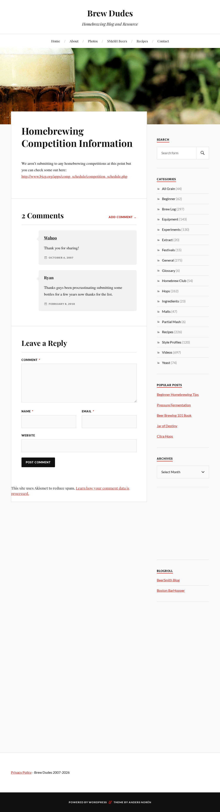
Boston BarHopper (171, 590)
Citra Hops (165, 436)
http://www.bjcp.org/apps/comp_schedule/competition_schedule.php (74, 176)
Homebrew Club (174, 281)
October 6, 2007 (61, 257)
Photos (93, 41)
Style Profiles (171, 342)
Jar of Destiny (167, 426)
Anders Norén (140, 802)
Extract (167, 240)
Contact (163, 41)
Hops (166, 291)
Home (55, 41)
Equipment (170, 219)
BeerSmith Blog (168, 580)
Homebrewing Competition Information (77, 136)
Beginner (168, 199)
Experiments (171, 229)
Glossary (168, 270)
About (74, 41)
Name (27, 411)
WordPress (98, 802)
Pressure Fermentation (174, 405)
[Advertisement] (188, 523)
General (168, 260)
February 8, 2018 (62, 304)
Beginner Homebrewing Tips (178, 394)
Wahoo (50, 237)
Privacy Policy (21, 772)
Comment (30, 360)
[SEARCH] (202, 153)
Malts (166, 311)
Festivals (168, 250)
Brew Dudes (110, 13)
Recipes (142, 41)
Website (28, 435)
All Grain (168, 188)
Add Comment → (123, 217)
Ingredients (170, 301)
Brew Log (169, 209)
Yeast (166, 363)
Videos (167, 352)
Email (88, 411)
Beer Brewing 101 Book (174, 415)
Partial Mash (171, 322)
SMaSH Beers (117, 41)
